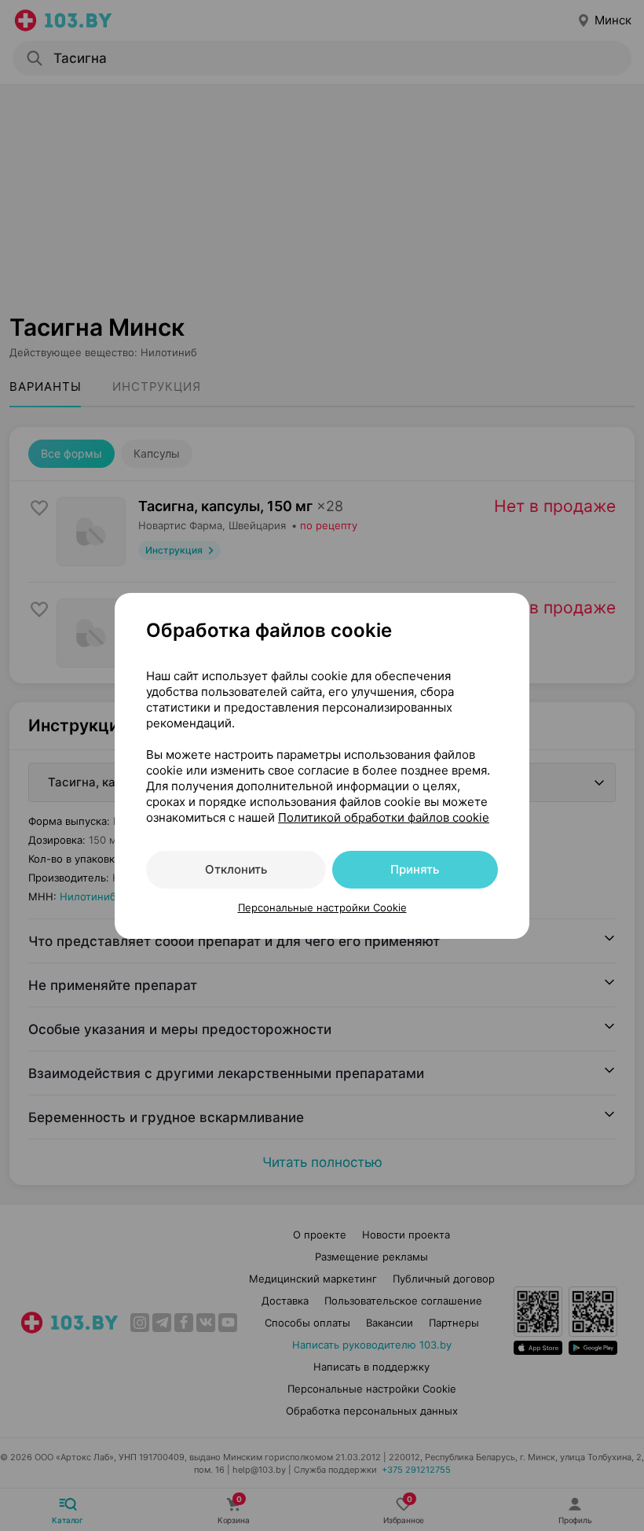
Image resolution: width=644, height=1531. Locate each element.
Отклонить (236, 869)
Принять (414, 869)
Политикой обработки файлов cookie (383, 817)
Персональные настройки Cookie (322, 907)
